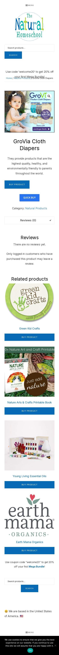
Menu (31, 5)
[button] (49, 96)
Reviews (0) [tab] (28, 220)
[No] (55, 645)
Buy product (17, 184)
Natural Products (22, 78)
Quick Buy (29, 197)
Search (13, 55)
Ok (30, 650)
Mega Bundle (36, 566)
